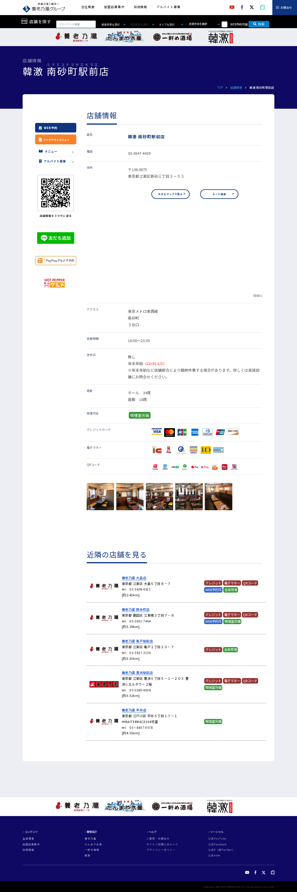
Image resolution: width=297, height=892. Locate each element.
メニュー (51, 151)
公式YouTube (217, 838)
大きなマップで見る (170, 194)
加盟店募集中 (114, 7)
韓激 (87, 855)
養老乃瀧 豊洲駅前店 (137, 672)
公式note (214, 855)
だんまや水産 (93, 844)
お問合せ (286, 7)
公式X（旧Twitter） (221, 850)
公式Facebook (217, 844)
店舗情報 (236, 87)
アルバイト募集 (168, 7)
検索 (261, 24)
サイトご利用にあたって (162, 844)
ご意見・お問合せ (158, 838)
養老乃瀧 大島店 (134, 577)
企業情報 (28, 838)
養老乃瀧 (90, 838)
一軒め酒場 (92, 850)
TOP (220, 87)
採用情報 (140, 7)
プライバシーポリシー (160, 850)
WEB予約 (50, 128)
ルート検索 (219, 194)
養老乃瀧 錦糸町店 (136, 609)
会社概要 (88, 7)
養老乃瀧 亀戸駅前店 (137, 641)
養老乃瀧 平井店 (134, 710)
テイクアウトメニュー (56, 140)
